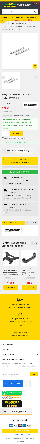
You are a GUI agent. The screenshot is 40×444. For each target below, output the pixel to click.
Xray (9, 103)
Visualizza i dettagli (11, 287)
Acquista (17, 133)
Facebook (14, 420)
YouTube (18, 420)
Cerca (35, 12)
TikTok (26, 420)
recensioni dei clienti (12, 403)
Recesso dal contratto (20, 431)
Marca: (4, 103)
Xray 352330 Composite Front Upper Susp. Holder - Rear (29, 274)
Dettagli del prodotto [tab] (13, 223)
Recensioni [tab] (31, 223)
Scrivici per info (21, 171)
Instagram (22, 420)
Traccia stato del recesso (20, 435)
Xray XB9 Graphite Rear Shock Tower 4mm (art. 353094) (10, 273)
